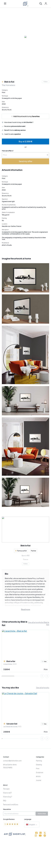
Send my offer (25, 161)
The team (6, 789)
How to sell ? (7, 793)
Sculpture (39, 772)
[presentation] (42, 676)
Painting (39, 761)
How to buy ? (7, 797)
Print (46, 669)
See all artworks (42, 687)
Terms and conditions (10, 804)
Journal (38, 780)
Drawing (39, 765)
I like (45, 661)
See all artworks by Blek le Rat (38, 623)
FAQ (4, 801)
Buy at (25, 141)
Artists (38, 776)
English (32, 825)
